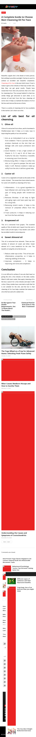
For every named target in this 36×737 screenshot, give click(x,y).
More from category (8, 319)
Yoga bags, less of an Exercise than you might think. (25, 589)
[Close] (8, 574)
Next (8, 542)
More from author (19, 316)
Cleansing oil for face (8, 83)
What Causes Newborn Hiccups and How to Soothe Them (15, 384)
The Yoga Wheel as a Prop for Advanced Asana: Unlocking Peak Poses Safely (17, 352)
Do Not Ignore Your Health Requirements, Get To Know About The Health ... (8, 306)
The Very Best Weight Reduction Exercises (24, 730)
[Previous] (4, 600)
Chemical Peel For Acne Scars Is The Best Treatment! (28, 305)
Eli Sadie (3, 23)
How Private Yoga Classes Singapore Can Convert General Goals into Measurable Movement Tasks (17, 560)
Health (3, 12)
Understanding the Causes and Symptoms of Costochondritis (14, 534)
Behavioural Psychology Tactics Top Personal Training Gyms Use (22, 568)
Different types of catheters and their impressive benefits (24, 580)
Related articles (7, 316)
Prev (4, 542)
